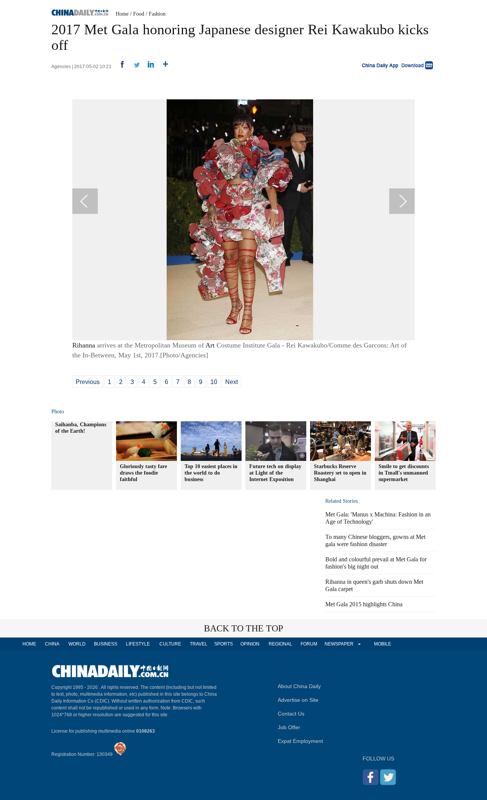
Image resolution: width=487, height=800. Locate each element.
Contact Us (291, 714)
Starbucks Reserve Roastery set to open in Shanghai (340, 473)
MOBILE (382, 644)
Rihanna (83, 345)
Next (231, 382)
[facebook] (119, 66)
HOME (29, 644)
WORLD (77, 644)
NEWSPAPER (339, 644)
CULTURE (170, 644)
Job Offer (289, 727)
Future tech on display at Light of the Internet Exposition (275, 473)
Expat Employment (300, 741)
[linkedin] (148, 66)
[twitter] (133, 66)
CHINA (52, 644)
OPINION (249, 644)
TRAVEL (198, 644)
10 (213, 382)
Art (210, 345)
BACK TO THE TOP (243, 628)
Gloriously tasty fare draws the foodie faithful (143, 473)
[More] (162, 66)
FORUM (309, 644)
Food (138, 14)
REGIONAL (280, 644)
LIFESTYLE (138, 644)
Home (122, 14)
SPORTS (223, 644)
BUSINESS (105, 644)
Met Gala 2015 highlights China (364, 604)
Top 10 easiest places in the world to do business (211, 473)
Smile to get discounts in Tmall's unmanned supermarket (404, 473)
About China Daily (299, 686)
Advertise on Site (298, 700)
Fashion (157, 14)
